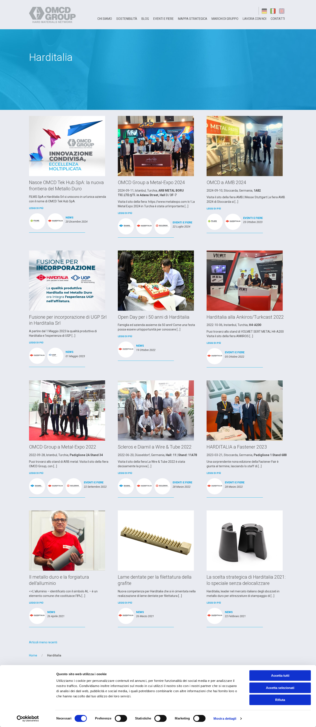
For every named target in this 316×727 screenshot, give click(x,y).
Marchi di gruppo (225, 18)
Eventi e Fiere (163, 18)
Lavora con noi (254, 18)
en (282, 11)
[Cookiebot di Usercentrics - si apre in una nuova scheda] (28, 718)
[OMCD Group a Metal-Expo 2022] (67, 410)
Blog (145, 18)
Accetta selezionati (280, 688)
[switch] (121, 718)
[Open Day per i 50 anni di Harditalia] (156, 280)
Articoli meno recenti (43, 642)
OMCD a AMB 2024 (226, 182)
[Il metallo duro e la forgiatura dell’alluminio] (67, 540)
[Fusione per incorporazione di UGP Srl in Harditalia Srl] (67, 280)
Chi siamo (104, 18)
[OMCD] (53, 14)
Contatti (278, 18)
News (69, 217)
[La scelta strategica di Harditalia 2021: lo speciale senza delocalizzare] (245, 540)
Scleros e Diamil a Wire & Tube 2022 (155, 447)
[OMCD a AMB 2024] (245, 146)
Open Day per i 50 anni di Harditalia (153, 317)
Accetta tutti (280, 675)
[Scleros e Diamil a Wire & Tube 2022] (156, 410)
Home (33, 655)
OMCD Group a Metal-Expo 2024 (151, 182)
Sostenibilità (126, 18)
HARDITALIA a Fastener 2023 (237, 447)
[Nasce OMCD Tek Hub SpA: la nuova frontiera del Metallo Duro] (67, 146)
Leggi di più (36, 208)
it (273, 11)
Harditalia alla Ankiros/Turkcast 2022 (245, 317)
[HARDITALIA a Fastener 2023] (245, 410)
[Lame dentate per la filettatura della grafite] (156, 540)
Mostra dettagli (224, 718)
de (264, 11)
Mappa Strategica (192, 18)
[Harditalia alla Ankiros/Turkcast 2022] (245, 280)
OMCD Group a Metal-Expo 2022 (62, 447)
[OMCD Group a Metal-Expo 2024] (156, 146)
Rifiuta (280, 700)
